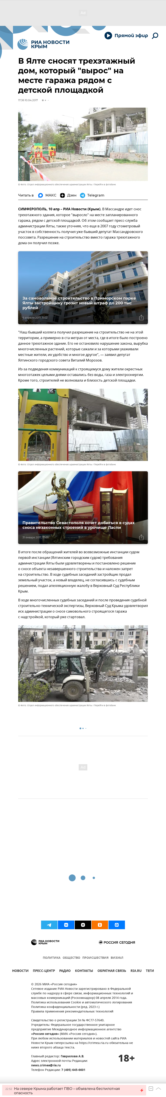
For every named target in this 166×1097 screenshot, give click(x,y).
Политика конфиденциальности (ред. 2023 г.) (65, 1007)
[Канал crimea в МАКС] (117, 925)
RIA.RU (136, 971)
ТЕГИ (150, 971)
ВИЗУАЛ (117, 958)
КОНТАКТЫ (84, 971)
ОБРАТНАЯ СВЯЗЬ (111, 971)
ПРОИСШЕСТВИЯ (95, 958)
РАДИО (65, 971)
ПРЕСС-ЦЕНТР (44, 971)
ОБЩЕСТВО (71, 958)
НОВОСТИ (20, 971)
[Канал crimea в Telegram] (49, 925)
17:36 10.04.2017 (28, 100)
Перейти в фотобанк (105, 184)
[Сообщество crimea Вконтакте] (66, 925)
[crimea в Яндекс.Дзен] (83, 925)
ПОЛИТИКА (52, 958)
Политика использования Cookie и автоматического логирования (81, 1002)
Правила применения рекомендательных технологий (72, 1011)
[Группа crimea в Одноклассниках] (100, 925)
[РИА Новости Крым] (43, 44)
